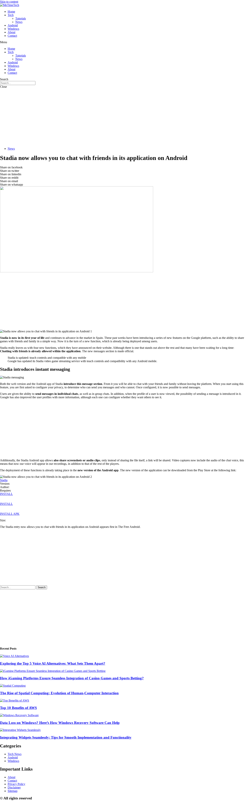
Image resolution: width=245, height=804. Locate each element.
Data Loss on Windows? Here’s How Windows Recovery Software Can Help (60, 723)
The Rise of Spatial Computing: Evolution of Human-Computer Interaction (59, 693)
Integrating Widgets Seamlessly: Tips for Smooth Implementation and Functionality (65, 737)
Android (13, 25)
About (11, 32)
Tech (11, 15)
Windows (13, 28)
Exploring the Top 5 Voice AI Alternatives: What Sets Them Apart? (52, 663)
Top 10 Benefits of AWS (18, 708)
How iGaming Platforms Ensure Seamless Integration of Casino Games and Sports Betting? (72, 678)
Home (11, 11)
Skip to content (9, 1)
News (18, 22)
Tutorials (20, 18)
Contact (12, 35)
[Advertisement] (122, 117)
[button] (122, 42)
